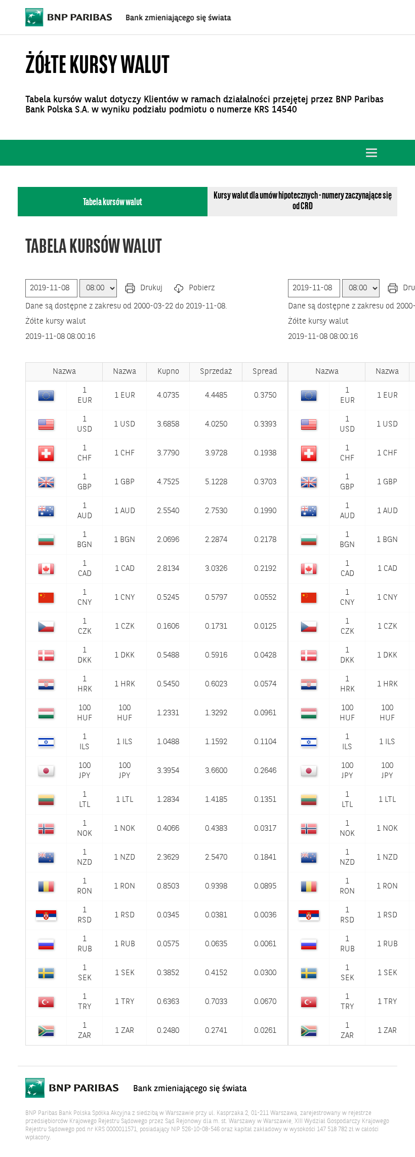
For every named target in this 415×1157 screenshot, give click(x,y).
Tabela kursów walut (112, 203)
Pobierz (201, 288)
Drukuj (150, 288)
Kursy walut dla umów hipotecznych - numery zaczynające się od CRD (303, 201)
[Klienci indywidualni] (128, 17)
